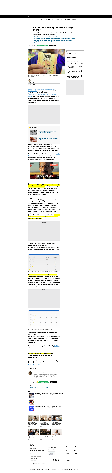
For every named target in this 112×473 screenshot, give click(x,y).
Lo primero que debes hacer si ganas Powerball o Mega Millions (47, 131)
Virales (67, 457)
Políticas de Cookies (52, 449)
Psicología (57, 19)
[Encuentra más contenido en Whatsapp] (35, 45)
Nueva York (53, 19)
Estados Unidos (44, 387)
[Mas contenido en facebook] (53, 460)
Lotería (38, 387)
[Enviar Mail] (29, 82)
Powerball (62, 19)
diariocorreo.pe (65, 469)
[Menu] (29, 16)
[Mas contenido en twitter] (56, 460)
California (45, 19)
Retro (75, 453)
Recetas (76, 457)
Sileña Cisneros (33, 82)
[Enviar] (29, 19)
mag (77, 469)
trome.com (58, 469)
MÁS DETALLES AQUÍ (34, 364)
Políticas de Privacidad (52, 447)
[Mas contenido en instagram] (58, 460)
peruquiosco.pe (72, 469)
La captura (74, 19)
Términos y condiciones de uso (54, 445)
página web (40, 348)
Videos (75, 446)
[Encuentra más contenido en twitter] (32, 45)
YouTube (56, 346)
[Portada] (33, 447)
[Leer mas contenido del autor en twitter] (44, 372)
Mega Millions (33, 387)
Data (75, 450)
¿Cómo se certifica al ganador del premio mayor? (48, 139)
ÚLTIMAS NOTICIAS (71, 51)
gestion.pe (47, 469)
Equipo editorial (33, 448)
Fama (67, 453)
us (66, 450)
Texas (49, 19)
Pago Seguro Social (68, 19)
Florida (42, 19)
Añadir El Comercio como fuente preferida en (68, 24)
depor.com (53, 469)
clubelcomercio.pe (40, 469)
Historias (68, 460)
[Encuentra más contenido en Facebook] (29, 45)
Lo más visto (32, 391)
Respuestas (68, 446)
